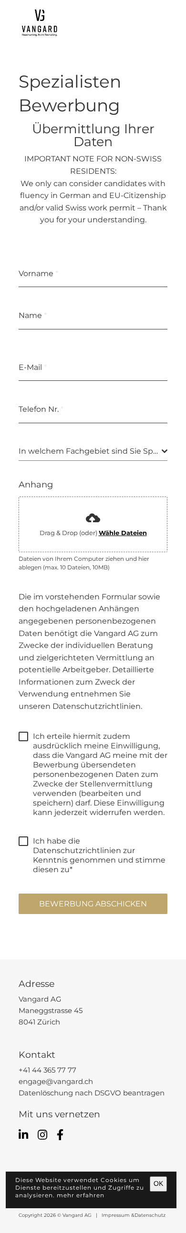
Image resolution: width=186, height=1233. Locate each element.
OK (158, 1183)
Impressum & (116, 1215)
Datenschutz (149, 1215)
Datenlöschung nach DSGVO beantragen (92, 1093)
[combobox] (93, 451)
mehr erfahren (80, 1195)
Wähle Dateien (123, 533)
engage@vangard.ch (56, 1081)
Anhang (36, 484)
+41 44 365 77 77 (47, 1070)
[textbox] (90, 451)
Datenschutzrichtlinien (96, 706)
